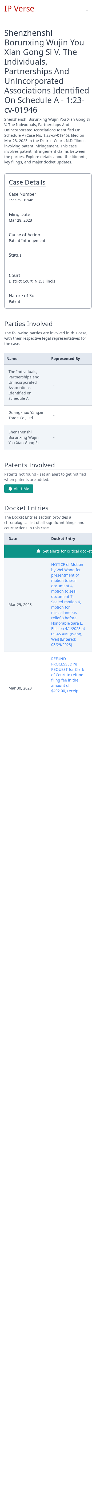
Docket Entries (26, 508)
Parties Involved (28, 323)
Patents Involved (29, 465)
